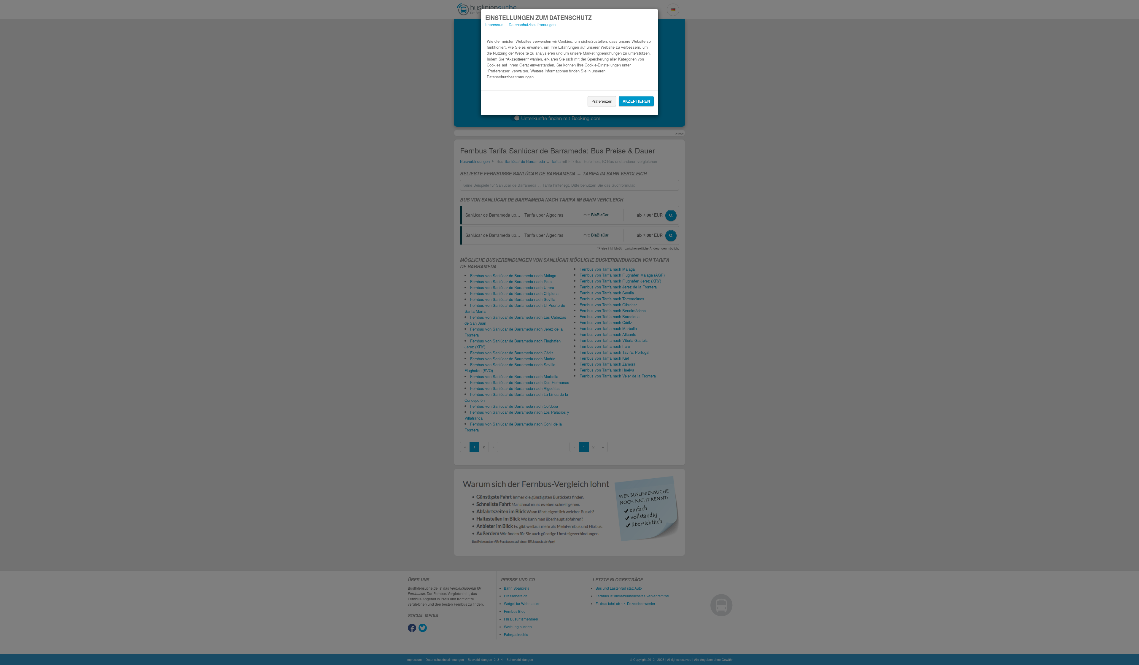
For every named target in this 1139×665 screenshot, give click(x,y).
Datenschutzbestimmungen (532, 24)
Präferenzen (601, 101)
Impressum (495, 24)
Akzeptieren (636, 101)
